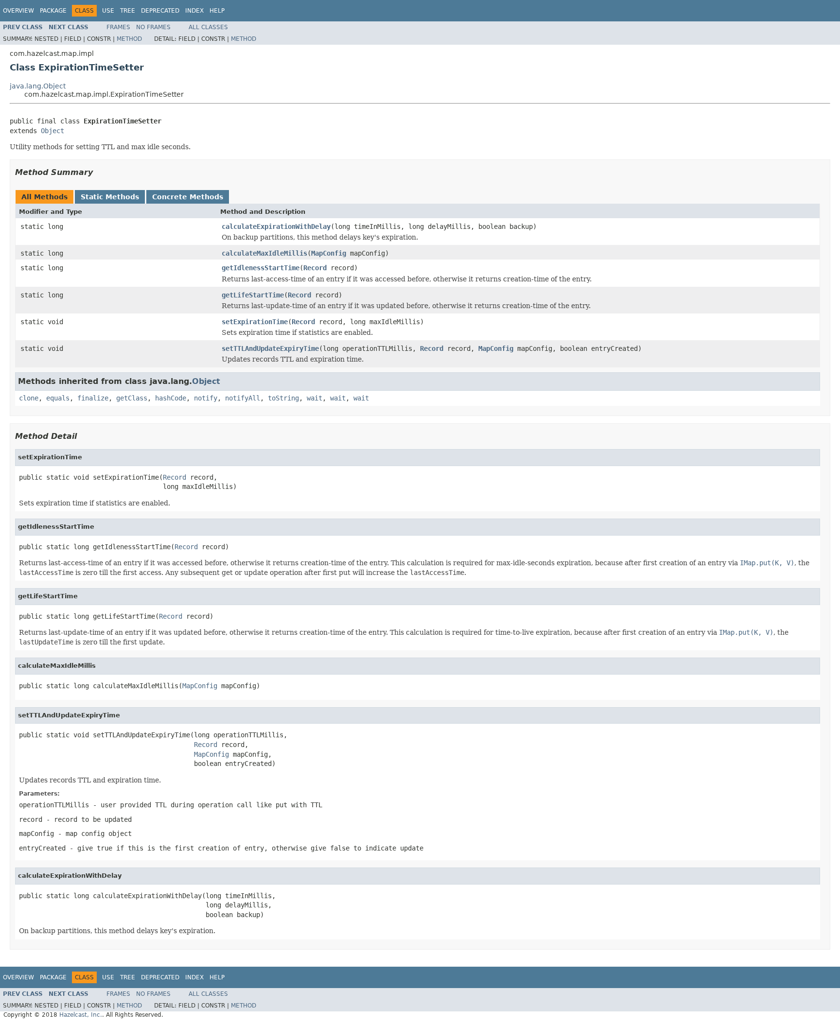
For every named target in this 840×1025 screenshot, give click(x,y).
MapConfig (328, 253)
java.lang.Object (38, 86)
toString (283, 398)
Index (194, 10)
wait (314, 398)
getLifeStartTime (253, 295)
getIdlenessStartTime (260, 268)
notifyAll (242, 398)
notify (205, 398)
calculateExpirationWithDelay (276, 226)
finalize (92, 398)
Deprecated (160, 10)
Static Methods (110, 197)
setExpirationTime (255, 322)
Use (108, 10)
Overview (18, 10)
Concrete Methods (187, 197)
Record (315, 268)
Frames (118, 27)
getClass (131, 398)
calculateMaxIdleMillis (264, 253)
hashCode (170, 398)
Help (217, 10)
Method (129, 38)
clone (28, 398)
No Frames (153, 27)
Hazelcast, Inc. (80, 1014)
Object (52, 131)
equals (58, 398)
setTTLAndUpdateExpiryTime (270, 348)
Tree (127, 10)
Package (53, 10)
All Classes (208, 27)
